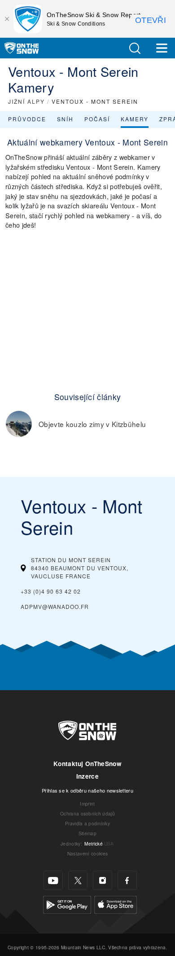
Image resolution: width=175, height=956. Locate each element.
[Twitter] (78, 880)
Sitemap (87, 833)
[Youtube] (53, 880)
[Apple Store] (115, 903)
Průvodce (27, 119)
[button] (134, 48)
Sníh (65, 119)
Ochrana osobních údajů (87, 813)
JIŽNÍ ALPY (26, 101)
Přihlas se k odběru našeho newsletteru (87, 790)
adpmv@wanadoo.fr (55, 606)
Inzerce (87, 776)
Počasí (97, 119)
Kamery (135, 119)
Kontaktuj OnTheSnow (87, 763)
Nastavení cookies (87, 853)
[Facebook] (127, 880)
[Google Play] (67, 903)
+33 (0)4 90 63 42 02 (51, 591)
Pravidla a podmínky (87, 823)
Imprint (87, 803)
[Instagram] (102, 880)
